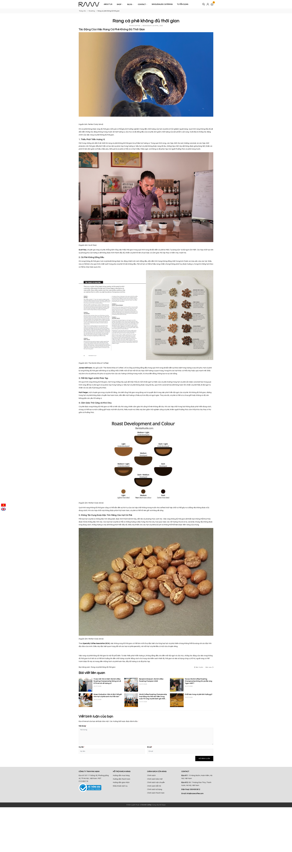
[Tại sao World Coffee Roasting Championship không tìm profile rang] (177, 685)
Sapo (164, 805)
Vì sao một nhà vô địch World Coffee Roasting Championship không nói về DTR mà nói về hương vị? (107, 681)
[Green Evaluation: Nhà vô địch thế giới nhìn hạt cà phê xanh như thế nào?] (85, 700)
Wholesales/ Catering (162, 4)
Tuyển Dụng (182, 4)
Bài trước (200, 667)
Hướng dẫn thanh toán (121, 779)
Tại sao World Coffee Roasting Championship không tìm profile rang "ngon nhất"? (198, 681)
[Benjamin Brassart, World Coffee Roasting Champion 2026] (131, 685)
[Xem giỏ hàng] (212, 4)
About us (108, 4)
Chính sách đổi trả (154, 786)
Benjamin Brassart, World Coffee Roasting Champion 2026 (151, 680)
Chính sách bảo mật (155, 779)
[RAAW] (89, 4)
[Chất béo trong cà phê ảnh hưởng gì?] (177, 700)
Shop (119, 4)
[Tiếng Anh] (3, 509)
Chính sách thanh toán (155, 793)
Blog (129, 4)
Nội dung (82, 726)
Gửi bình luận (204, 758)
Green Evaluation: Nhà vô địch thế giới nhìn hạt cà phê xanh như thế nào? (108, 695)
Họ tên (81, 747)
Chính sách (151, 775)
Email (149, 747)
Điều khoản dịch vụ (120, 786)
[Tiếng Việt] (3, 505)
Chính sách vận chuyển (156, 782)
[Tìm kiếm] (203, 4)
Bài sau (209, 667)
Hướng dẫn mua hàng (121, 775)
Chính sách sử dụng (154, 789)
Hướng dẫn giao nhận (121, 782)
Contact (142, 4)
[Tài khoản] (208, 4)
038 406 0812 (195, 789)
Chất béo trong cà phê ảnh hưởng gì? (198, 694)
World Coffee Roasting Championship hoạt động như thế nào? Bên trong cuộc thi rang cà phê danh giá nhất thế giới (153, 697)
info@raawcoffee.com (195, 793)
